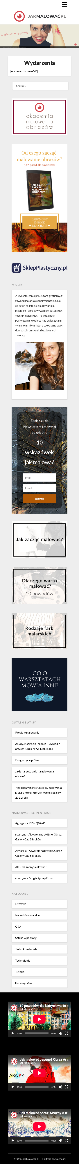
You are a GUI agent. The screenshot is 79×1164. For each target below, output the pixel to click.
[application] (39, 1019)
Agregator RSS (24, 823)
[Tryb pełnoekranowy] (66, 1033)
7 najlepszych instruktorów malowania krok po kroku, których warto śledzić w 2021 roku (38, 792)
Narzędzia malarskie (27, 915)
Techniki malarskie (26, 949)
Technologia (22, 960)
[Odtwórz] (13, 1033)
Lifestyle (20, 903)
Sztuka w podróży (26, 937)
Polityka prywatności (54, 1158)
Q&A (18, 926)
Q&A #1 (41, 823)
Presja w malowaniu (27, 732)
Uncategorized (24, 983)
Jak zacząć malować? (33, 867)
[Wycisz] (60, 1033)
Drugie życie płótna (27, 760)
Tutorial (20, 971)
